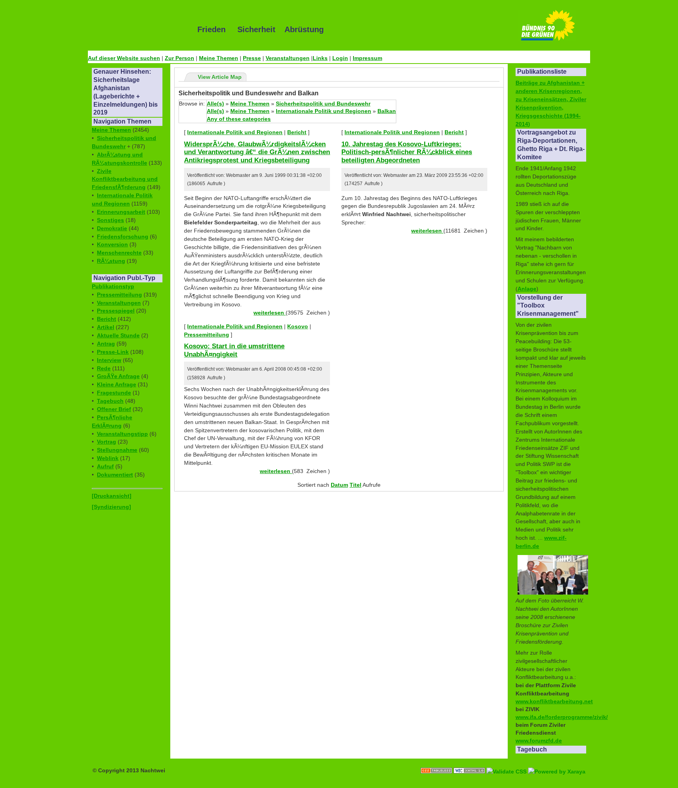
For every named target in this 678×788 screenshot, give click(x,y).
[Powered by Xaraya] (556, 762)
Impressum (367, 58)
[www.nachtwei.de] (137, 29)
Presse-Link (113, 352)
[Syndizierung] (111, 507)
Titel (355, 485)
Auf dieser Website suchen (124, 58)
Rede (104, 368)
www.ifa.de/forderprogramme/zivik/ (562, 717)
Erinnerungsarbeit (121, 212)
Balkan (386, 111)
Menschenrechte (119, 252)
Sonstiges (110, 220)
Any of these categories (239, 119)
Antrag (106, 343)
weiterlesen (269, 312)
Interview (109, 360)
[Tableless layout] (437, 762)
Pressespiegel (116, 311)
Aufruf (105, 466)
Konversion (112, 244)
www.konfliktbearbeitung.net (554, 701)
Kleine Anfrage (116, 384)
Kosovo (297, 326)
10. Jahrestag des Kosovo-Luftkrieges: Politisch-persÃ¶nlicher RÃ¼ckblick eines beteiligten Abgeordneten (406, 152)
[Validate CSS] (507, 762)
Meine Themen (218, 58)
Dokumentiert (115, 474)
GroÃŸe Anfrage (118, 376)
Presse (252, 58)
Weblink (107, 458)
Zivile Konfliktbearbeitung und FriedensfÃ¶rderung (125, 179)
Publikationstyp (113, 286)
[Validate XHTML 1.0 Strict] (470, 762)
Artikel (105, 327)
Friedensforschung (122, 236)
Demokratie (112, 228)
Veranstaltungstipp (122, 434)
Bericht (106, 319)
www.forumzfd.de (539, 740)
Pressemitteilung (119, 294)
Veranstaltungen (288, 58)
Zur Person (179, 58)
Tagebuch (110, 401)
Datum (339, 485)
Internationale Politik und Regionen (323, 111)
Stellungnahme (117, 450)
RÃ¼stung (111, 261)
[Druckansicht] (111, 496)
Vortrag (106, 442)
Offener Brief (114, 409)
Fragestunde (114, 392)
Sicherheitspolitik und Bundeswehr (323, 103)
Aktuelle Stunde (118, 335)
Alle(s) (215, 103)
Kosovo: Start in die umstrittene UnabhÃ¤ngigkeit (234, 350)
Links (320, 58)
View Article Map (220, 77)
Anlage (527, 289)
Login (340, 58)
